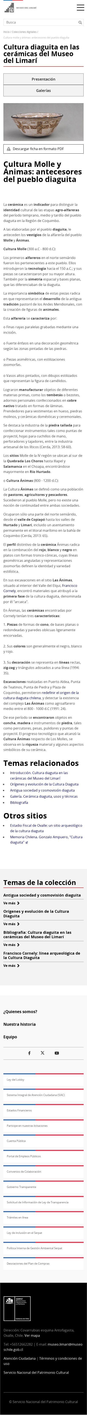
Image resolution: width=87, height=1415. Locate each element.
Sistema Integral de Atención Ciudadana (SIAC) (36, 1095)
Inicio (6, 32)
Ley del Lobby (15, 1080)
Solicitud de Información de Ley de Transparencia (37, 1202)
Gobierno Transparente (21, 1187)
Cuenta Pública (16, 1141)
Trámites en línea (17, 1217)
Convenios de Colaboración (24, 1171)
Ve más (11, 903)
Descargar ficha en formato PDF (38, 148)
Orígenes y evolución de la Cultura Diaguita (44, 784)
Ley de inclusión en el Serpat (24, 1233)
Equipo (10, 1036)
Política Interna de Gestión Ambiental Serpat (34, 1248)
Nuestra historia (19, 1024)
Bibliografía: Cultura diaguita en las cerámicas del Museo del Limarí (37, 934)
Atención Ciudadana (20, 1358)
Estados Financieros (19, 1110)
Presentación (43, 79)
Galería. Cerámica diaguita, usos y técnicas (44, 796)
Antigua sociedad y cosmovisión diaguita (42, 790)
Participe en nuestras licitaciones (27, 1126)
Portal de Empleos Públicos (24, 1156)
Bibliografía (19, 802)
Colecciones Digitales (24, 32)
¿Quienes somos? (20, 1011)
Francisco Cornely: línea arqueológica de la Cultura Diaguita (41, 955)
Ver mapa (32, 1335)
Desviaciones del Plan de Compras (28, 1263)
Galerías (43, 90)
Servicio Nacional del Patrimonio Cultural (36, 1372)
